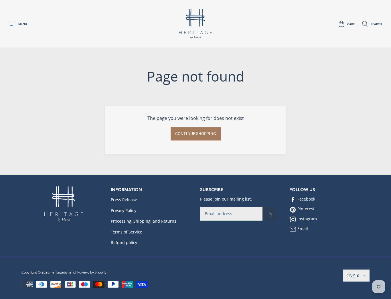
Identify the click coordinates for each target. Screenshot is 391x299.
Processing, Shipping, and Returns (143, 221)
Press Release (124, 199)
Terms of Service (126, 232)
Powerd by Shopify (91, 272)
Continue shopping (195, 133)
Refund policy (124, 242)
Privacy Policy (123, 210)
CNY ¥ (352, 275)
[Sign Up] (269, 214)
